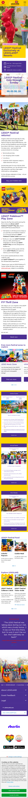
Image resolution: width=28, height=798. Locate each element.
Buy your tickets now (14, 181)
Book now (14, 337)
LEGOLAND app (5, 268)
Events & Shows (20, 685)
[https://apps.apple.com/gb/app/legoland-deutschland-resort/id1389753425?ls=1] (19, 747)
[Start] (9, 738)
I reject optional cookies (14, 790)
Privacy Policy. (10, 782)
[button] (12, 385)
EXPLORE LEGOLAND (10, 685)
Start (2, 685)
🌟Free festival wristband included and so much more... (14, 430)
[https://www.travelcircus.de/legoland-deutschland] (19, 738)
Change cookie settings (15, 756)
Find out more (11, 379)
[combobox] (14, 713)
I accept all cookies (14, 795)
